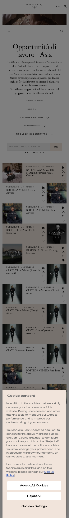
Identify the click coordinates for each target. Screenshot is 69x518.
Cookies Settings (34, 506)
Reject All (34, 495)
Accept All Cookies (34, 485)
